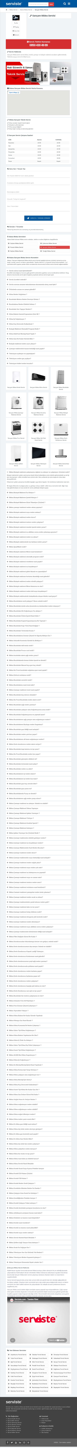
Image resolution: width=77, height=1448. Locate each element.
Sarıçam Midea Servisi (49, 247)
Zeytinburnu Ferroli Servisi (18, 1354)
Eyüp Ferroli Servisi (38, 1376)
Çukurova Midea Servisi (50, 243)
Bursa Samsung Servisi (15, 1422)
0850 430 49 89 (38, 45)
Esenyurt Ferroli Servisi (60, 1376)
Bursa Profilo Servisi (14, 1426)
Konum (16, 35)
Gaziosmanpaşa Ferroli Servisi (61, 1373)
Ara (16, 23)
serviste (14, 3)
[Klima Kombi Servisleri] (6, 10)
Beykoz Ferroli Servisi (59, 1384)
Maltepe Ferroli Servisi (60, 1365)
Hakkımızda (44, 1418)
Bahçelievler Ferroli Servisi (40, 1391)
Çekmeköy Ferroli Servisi (39, 1380)
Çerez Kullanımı (46, 1430)
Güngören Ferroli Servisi (39, 1373)
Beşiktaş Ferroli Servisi (17, 1387)
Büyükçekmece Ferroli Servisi (61, 1380)
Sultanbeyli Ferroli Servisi (61, 1358)
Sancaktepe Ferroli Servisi (18, 1365)
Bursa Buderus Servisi (14, 1430)
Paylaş (17, 27)
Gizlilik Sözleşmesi (46, 1428)
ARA (51, 4)
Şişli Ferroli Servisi (16, 1362)
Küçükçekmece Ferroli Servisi (18, 1369)
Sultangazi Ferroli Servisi (39, 1358)
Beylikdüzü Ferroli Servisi (39, 1384)
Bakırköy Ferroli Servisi (17, 1391)
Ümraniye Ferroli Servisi (60, 1354)
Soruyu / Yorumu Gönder (40, 218)
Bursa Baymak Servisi (14, 1428)
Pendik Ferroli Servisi (38, 1365)
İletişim (43, 1422)
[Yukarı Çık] (73, 1444)
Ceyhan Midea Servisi (16, 243)
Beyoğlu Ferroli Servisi (17, 1384)
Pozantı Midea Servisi (16, 247)
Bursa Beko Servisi (13, 1420)
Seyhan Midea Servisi (16, 251)
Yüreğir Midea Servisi (49, 251)
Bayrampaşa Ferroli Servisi (40, 1387)
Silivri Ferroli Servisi (38, 1362)
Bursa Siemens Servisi (14, 1424)
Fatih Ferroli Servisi (16, 1376)
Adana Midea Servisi (26, 10)
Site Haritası (45, 1432)
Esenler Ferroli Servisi (17, 1380)
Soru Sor (16, 31)
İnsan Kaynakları (46, 1420)
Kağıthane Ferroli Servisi (60, 1369)
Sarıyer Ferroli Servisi (59, 1362)
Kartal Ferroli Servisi (38, 1369)
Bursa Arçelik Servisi (14, 1418)
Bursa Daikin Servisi (14, 1432)
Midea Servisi (13, 10)
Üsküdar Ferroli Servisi (39, 1354)
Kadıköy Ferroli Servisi (17, 1373)
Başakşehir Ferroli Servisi (61, 1387)
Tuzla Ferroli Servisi (16, 1358)
